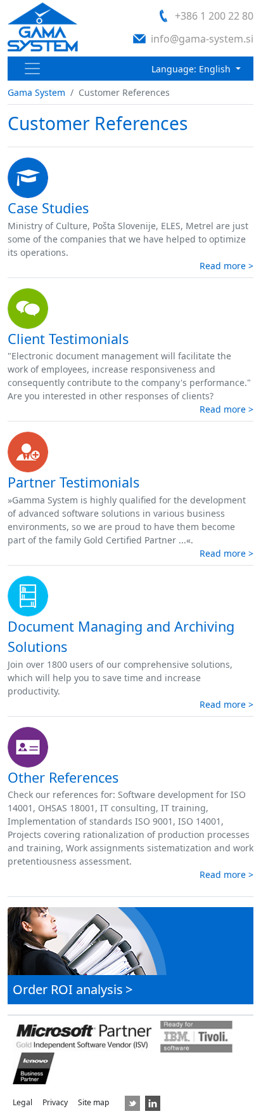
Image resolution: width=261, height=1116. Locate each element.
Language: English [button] (192, 69)
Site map (94, 1102)
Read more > (226, 266)
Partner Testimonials (73, 482)
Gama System (36, 92)
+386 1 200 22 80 (214, 16)
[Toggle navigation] (32, 68)
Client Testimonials (68, 338)
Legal (22, 1102)
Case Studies (48, 208)
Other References (63, 777)
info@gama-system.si (202, 39)
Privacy (55, 1102)
